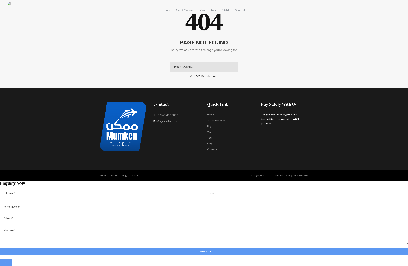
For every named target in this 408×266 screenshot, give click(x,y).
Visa (202, 10)
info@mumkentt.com (168, 121)
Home (166, 10)
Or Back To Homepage (204, 75)
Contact (240, 10)
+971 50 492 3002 (167, 115)
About (114, 175)
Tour (213, 10)
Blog (209, 143)
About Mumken (185, 10)
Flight (225, 10)
